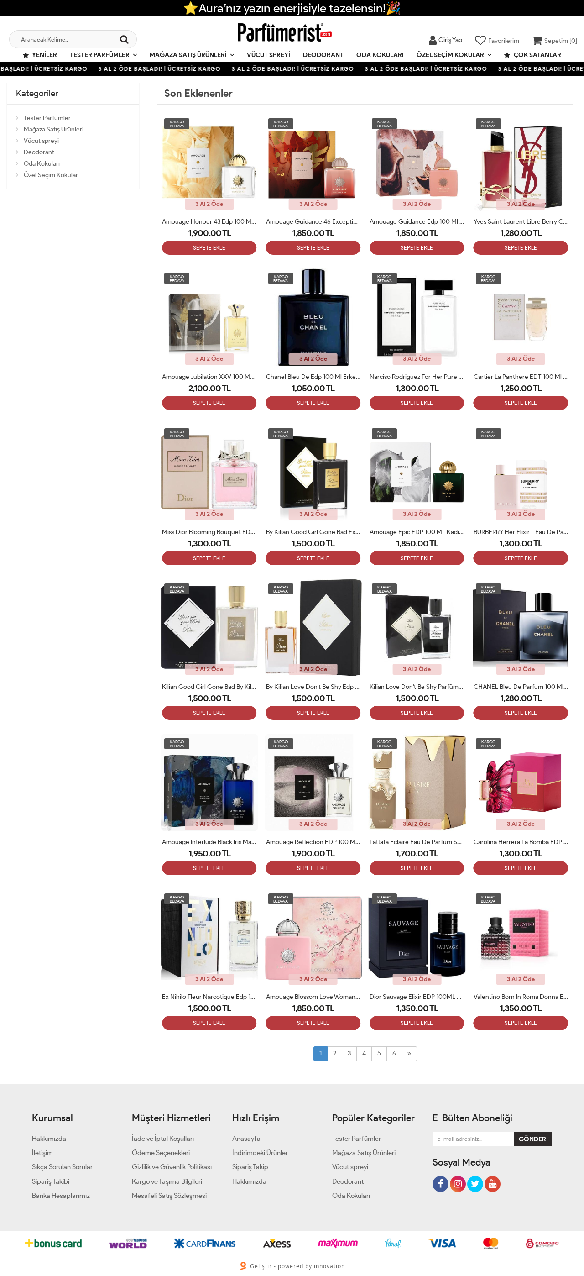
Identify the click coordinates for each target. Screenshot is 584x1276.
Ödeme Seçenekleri (161, 1153)
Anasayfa (246, 1138)
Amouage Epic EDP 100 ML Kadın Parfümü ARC (417, 532)
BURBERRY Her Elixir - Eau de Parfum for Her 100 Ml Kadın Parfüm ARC (521, 532)
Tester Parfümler (100, 55)
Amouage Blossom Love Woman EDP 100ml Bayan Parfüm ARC (313, 997)
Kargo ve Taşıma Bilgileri (167, 1181)
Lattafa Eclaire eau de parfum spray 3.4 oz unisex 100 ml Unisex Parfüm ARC (417, 842)
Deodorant (323, 55)
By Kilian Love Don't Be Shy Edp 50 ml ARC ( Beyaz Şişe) (313, 687)
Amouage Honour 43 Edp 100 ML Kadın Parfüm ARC (209, 222)
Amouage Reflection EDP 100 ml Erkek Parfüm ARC (313, 842)
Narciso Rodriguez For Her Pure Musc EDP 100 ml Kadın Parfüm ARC (417, 377)
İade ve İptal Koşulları (163, 1138)
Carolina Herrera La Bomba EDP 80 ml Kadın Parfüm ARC (521, 842)
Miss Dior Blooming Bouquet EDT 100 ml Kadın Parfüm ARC (209, 532)
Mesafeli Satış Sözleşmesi (169, 1196)
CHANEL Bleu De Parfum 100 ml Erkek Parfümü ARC (521, 687)
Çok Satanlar (536, 55)
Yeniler (44, 55)
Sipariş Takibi (50, 1181)
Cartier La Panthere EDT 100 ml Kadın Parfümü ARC (521, 377)
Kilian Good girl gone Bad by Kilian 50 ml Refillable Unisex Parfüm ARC (209, 687)
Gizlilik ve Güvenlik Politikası (172, 1167)
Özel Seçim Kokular (450, 55)
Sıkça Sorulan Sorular (62, 1167)
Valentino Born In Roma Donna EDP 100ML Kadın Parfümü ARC (521, 997)
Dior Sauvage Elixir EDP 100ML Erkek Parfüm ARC (417, 997)
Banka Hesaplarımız (61, 1196)
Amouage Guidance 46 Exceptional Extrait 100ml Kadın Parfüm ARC (313, 222)
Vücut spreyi (268, 55)
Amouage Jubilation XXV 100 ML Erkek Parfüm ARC (209, 377)
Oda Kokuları (380, 55)
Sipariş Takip (250, 1167)
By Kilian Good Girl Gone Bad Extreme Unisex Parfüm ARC (313, 532)
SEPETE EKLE (209, 247)
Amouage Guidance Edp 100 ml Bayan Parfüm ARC (417, 222)
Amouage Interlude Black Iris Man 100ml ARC (209, 842)
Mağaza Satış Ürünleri (188, 55)
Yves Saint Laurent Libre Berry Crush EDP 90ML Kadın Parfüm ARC (521, 222)
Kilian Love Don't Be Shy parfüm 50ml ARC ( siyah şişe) (417, 687)
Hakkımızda (49, 1138)
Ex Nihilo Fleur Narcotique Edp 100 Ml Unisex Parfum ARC (209, 997)
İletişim (42, 1153)
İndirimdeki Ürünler (260, 1153)
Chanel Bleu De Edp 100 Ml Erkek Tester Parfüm (313, 377)
